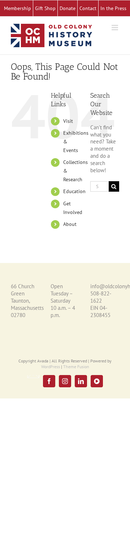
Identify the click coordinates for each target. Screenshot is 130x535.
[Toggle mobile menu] (115, 27)
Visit (68, 121)
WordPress (50, 366)
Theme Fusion (76, 366)
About (70, 224)
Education (74, 191)
